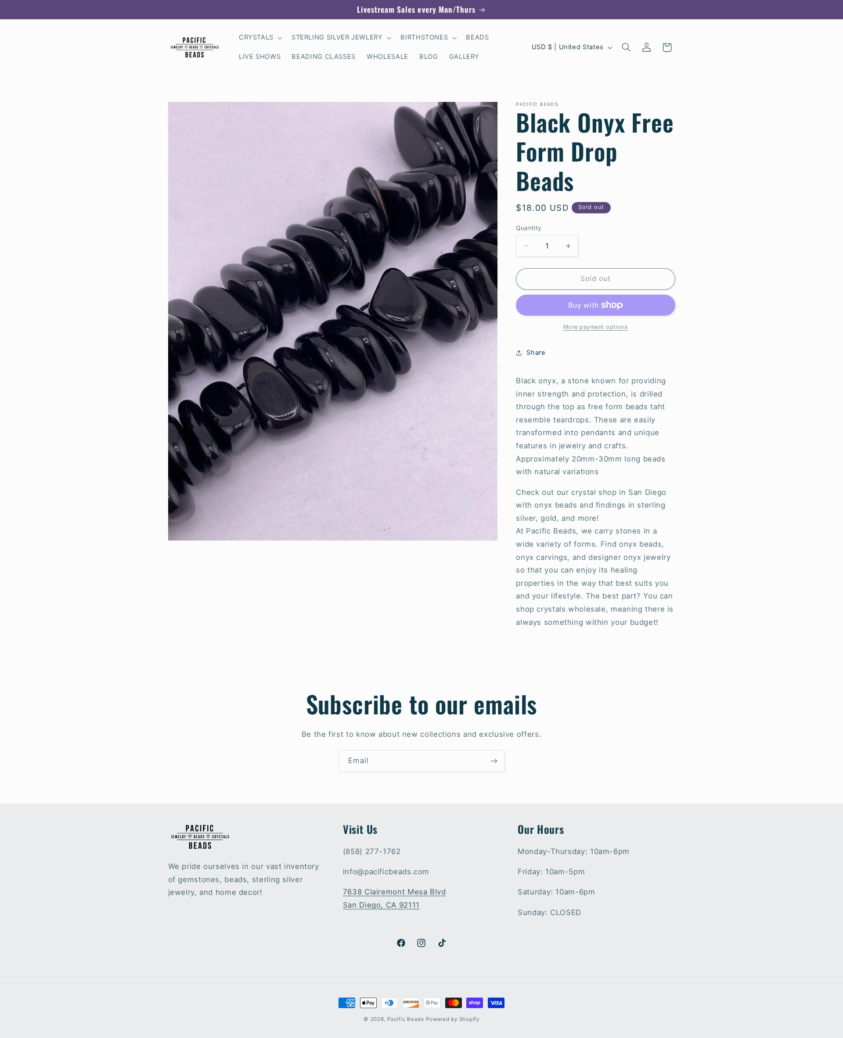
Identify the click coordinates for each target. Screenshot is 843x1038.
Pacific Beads (405, 1019)
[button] (259, 37)
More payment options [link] (595, 327)
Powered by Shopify (452, 1019)
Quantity (528, 227)
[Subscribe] (494, 760)
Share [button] (535, 353)
